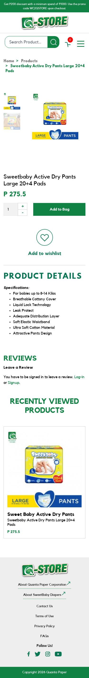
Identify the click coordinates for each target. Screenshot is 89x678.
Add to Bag (59, 209)
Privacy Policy (44, 626)
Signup (13, 383)
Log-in (79, 377)
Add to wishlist (44, 253)
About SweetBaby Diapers (42, 595)
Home (9, 61)
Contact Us (45, 606)
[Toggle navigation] (80, 44)
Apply (53, 42)
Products (29, 61)
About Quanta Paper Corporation (42, 584)
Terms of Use (44, 616)
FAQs (44, 636)
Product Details (43, 277)
